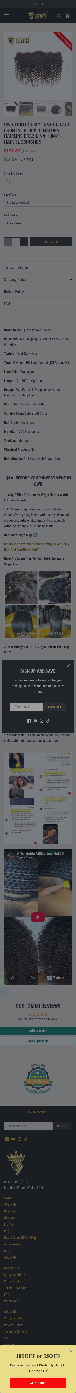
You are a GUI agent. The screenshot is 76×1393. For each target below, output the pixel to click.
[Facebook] (4, 991)
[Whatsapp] (4, 983)
